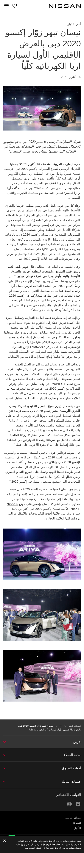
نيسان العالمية (73, 817)
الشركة (77, 822)
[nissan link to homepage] (65, 6)
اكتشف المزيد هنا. (33, 848)
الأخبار (77, 828)
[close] (4, 841)
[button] (6, 5)
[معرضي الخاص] (14, 6)
